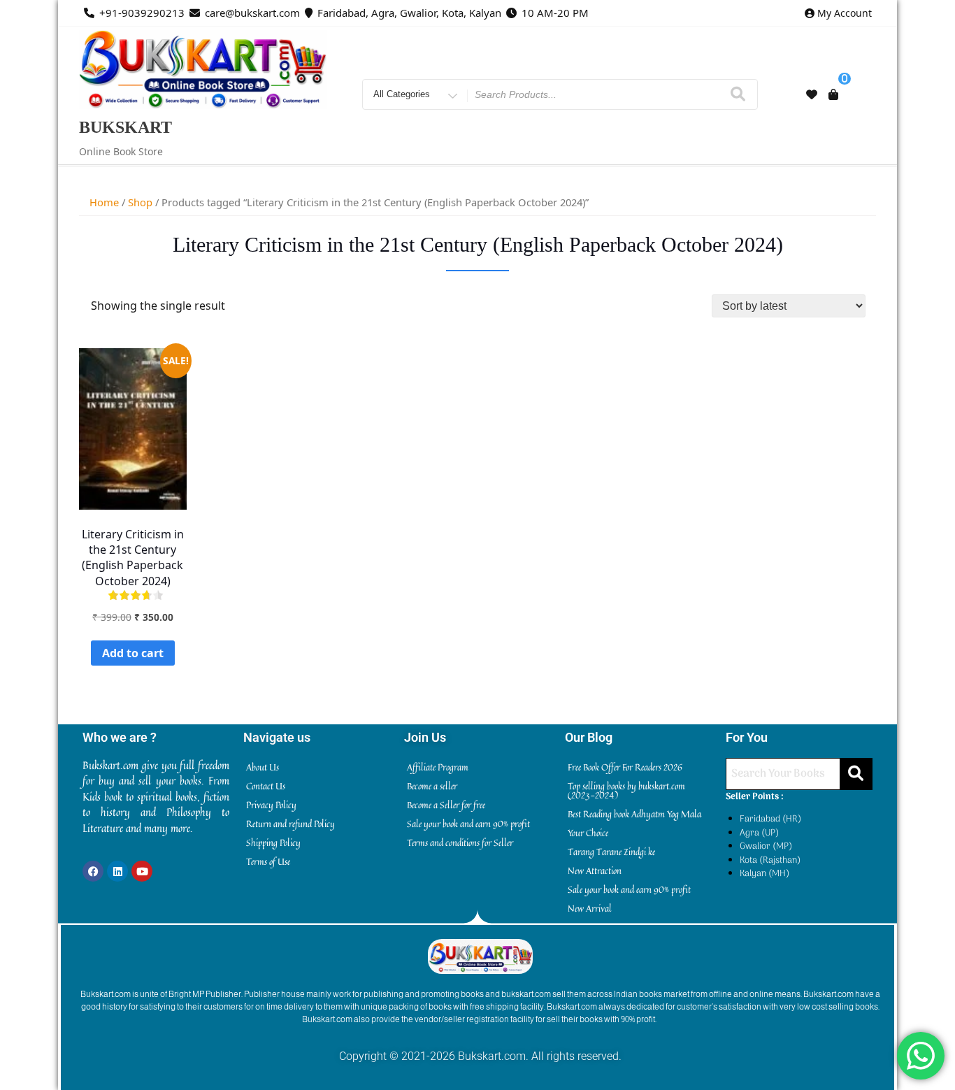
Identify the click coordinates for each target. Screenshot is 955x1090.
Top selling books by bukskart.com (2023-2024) (626, 790)
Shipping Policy (273, 842)
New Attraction (595, 870)
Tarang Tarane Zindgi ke (611, 852)
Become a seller (432, 786)
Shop (140, 202)
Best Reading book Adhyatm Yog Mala (634, 814)
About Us (262, 767)
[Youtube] (141, 871)
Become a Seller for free (446, 805)
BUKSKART (125, 127)
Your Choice (588, 833)
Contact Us (265, 786)
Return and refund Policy (290, 824)
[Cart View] (833, 94)
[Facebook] (92, 871)
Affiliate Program (437, 767)
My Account (844, 13)
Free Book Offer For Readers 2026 (625, 767)
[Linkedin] (117, 871)
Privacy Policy (271, 805)
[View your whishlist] (811, 94)
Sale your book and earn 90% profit (468, 824)
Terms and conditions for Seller (460, 842)
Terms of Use (268, 861)
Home (104, 202)
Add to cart (133, 653)
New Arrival (590, 908)
